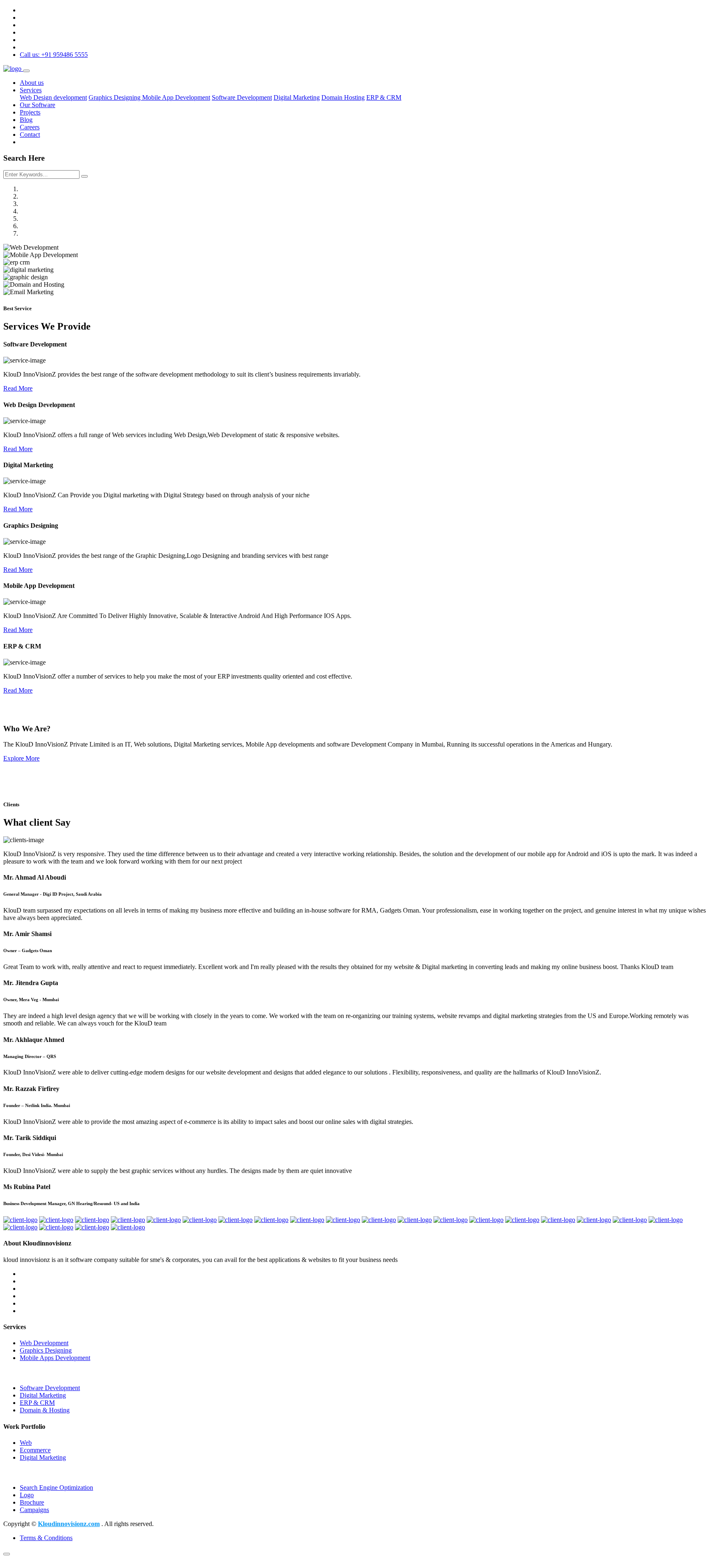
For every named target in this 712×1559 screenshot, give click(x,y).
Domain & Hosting (45, 1410)
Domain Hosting (343, 97)
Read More (18, 388)
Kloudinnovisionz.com (69, 1523)
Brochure (32, 1502)
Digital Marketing (297, 97)
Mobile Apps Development (55, 1357)
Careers (30, 127)
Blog (26, 119)
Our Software (37, 104)
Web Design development (53, 97)
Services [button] (31, 90)
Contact (30, 134)
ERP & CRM (383, 97)
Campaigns (34, 1509)
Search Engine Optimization (56, 1487)
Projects (30, 112)
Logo (27, 1494)
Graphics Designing (115, 97)
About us (32, 82)
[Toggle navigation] (26, 71)
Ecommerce (35, 1450)
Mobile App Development (176, 97)
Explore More (21, 758)
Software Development (242, 97)
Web (26, 1442)
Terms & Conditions (46, 1537)
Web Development (44, 1342)
